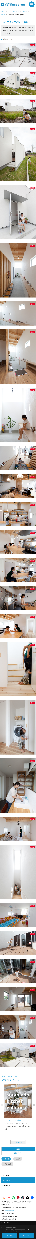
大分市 (18, 1159)
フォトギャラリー (8, 1180)
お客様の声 (6, 1186)
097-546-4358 (9, 1210)
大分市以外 (8, 1164)
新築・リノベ (18, 1153)
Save (33, 45)
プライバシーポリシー (20, 1229)
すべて (7, 1159)
